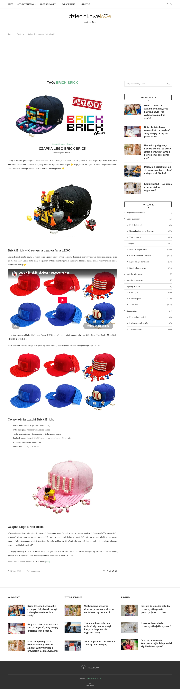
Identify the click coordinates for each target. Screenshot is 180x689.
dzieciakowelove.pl (93, 679)
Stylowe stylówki (150, 329)
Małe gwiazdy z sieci (150, 317)
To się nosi (150, 305)
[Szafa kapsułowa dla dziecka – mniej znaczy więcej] (73, 645)
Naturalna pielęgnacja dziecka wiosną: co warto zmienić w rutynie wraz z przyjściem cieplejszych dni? (157, 151)
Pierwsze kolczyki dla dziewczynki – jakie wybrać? (156, 624)
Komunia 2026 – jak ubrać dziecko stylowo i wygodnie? (158, 187)
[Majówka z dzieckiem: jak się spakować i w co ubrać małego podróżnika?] (132, 171)
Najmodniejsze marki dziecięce (150, 231)
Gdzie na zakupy (48, 4)
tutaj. (48, 562)
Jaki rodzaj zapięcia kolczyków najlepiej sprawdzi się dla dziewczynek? (156, 643)
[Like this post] (104, 571)
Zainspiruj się (68, 4)
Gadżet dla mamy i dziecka (62, 144)
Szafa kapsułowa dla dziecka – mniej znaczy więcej (99, 643)
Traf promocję (150, 237)
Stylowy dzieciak (25, 4)
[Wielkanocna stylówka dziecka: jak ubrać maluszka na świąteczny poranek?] (73, 610)
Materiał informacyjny (149, 274)
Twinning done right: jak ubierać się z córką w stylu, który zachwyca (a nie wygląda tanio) (98, 628)
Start (10, 4)
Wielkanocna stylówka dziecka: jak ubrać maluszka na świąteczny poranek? (99, 609)
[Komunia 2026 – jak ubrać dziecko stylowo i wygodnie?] (132, 188)
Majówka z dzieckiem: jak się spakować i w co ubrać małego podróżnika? (158, 170)
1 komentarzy (34, 571)
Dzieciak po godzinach (150, 250)
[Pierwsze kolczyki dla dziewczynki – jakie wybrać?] (129, 627)
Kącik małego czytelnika (150, 262)
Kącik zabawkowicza (150, 268)
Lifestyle (85, 4)
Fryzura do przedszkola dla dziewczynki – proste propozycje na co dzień (155, 609)
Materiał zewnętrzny (149, 280)
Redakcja (68, 152)
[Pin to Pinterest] (113, 571)
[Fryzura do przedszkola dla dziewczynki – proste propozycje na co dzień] (129, 610)
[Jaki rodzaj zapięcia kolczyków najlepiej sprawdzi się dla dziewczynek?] (129, 644)
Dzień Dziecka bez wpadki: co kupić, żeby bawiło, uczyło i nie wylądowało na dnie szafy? (156, 111)
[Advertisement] (90, 58)
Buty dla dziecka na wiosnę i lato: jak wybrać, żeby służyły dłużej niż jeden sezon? (157, 132)
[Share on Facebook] (107, 571)
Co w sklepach (150, 299)
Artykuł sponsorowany (149, 213)
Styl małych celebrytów (150, 323)
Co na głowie (150, 292)
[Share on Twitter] (110, 571)
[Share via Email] (116, 571)
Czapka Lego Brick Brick (62, 148)
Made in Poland (150, 225)
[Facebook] (167, 4)
